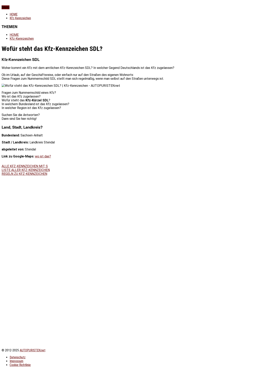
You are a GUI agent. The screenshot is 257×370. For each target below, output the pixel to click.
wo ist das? (43, 156)
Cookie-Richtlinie (20, 365)
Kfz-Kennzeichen (20, 18)
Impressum (16, 361)
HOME (13, 14)
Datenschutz (17, 357)
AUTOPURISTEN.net (32, 350)
